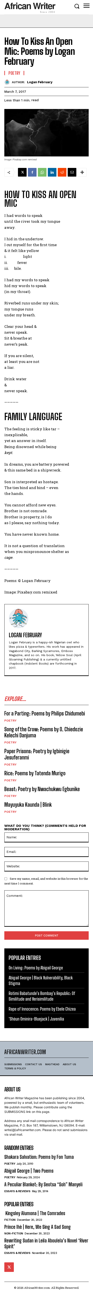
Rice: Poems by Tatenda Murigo (35, 773)
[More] (82, 172)
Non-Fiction (13, 1233)
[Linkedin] (52, 172)
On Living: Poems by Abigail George (36, 967)
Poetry (10, 720)
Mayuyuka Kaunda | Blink (28, 804)
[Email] (72, 172)
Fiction (10, 1219)
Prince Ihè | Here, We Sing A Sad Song (37, 1227)
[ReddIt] (62, 172)
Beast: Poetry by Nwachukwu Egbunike (42, 789)
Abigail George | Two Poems (28, 1171)
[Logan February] (8, 82)
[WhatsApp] (42, 172)
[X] (22, 172)
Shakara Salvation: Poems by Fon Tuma (39, 1157)
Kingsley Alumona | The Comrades (34, 1213)
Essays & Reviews (17, 1191)
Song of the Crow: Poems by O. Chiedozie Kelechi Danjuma (43, 732)
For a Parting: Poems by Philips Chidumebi (44, 713)
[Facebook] (32, 172)
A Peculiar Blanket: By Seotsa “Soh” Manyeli (43, 1184)
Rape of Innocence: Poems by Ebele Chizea (42, 1008)
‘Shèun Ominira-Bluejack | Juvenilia (36, 1018)
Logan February (39, 82)
